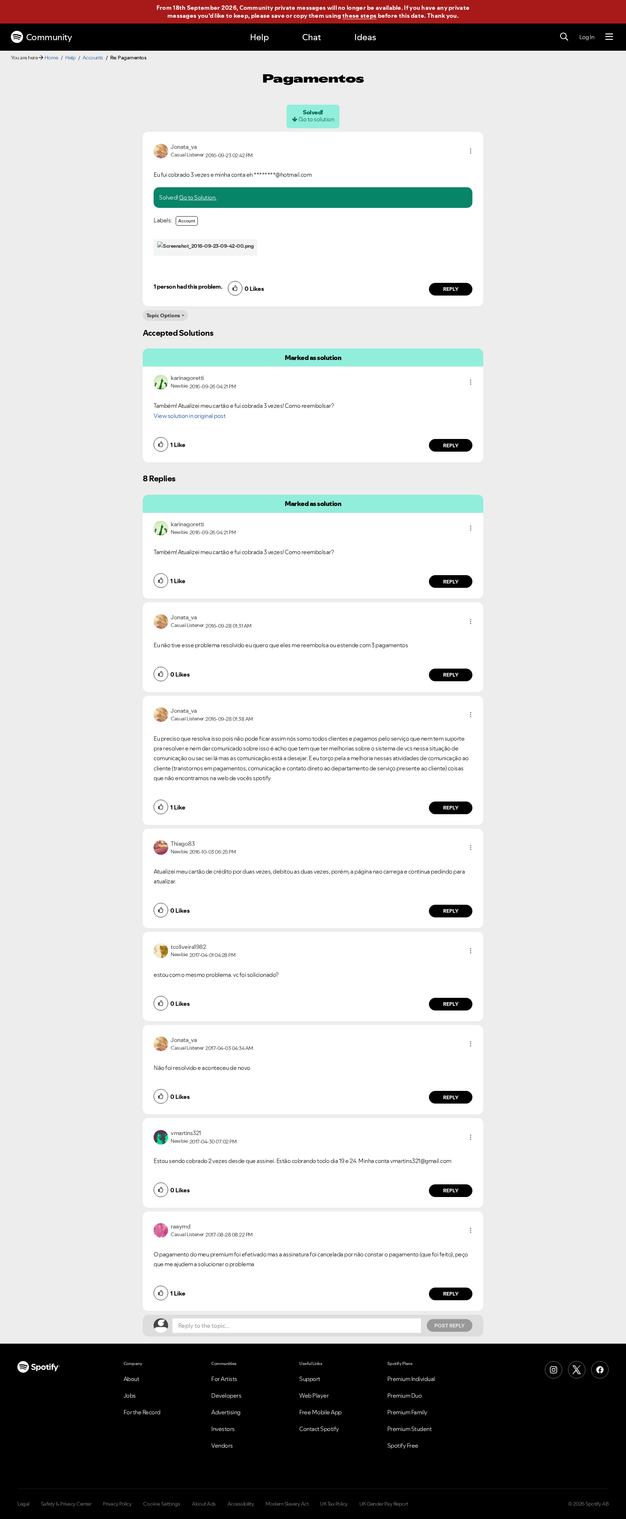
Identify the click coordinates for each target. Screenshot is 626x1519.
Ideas (365, 37)
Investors (223, 1429)
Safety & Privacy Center (66, 1504)
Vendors (222, 1445)
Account (186, 221)
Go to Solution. (198, 197)
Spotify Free (402, 1445)
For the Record (142, 1412)
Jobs (130, 1395)
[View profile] (161, 150)
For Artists (224, 1379)
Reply (451, 289)
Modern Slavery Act (287, 1504)
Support (309, 1379)
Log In (586, 37)
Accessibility (241, 1504)
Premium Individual (411, 1379)
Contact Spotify (319, 1429)
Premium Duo (404, 1395)
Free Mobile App (320, 1412)
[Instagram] (553, 1369)
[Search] (564, 37)
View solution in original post (189, 416)
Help (259, 37)
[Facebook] (600, 1369)
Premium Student (409, 1429)
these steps (359, 16)
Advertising (226, 1412)
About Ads (204, 1504)
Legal (23, 1504)
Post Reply (449, 1325)
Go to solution (316, 119)
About (131, 1379)
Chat (311, 37)
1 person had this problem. (188, 286)
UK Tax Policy (334, 1504)
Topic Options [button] (163, 315)
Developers (226, 1395)
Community (49, 37)
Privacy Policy (117, 1504)
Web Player (314, 1395)
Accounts (93, 57)
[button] (470, 151)
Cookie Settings (161, 1504)
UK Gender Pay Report (383, 1504)
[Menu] (609, 37)
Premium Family (407, 1412)
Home (51, 57)
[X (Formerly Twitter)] (576, 1369)
